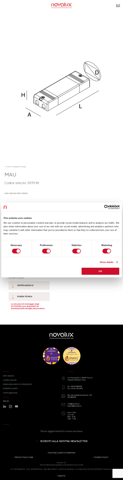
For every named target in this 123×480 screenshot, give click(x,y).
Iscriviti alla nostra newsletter (63, 441)
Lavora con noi (9, 380)
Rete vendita (8, 376)
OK (100, 271)
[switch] (46, 251)
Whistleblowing (10, 393)
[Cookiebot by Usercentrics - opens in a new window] (106, 207)
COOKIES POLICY (101, 457)
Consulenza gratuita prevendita (17, 384)
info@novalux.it (74, 404)
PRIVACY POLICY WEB (24, 457)
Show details (106, 262)
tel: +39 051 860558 (75, 386)
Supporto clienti (10, 389)
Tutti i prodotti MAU (16, 167)
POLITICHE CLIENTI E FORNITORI (61, 453)
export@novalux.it (74, 406)
